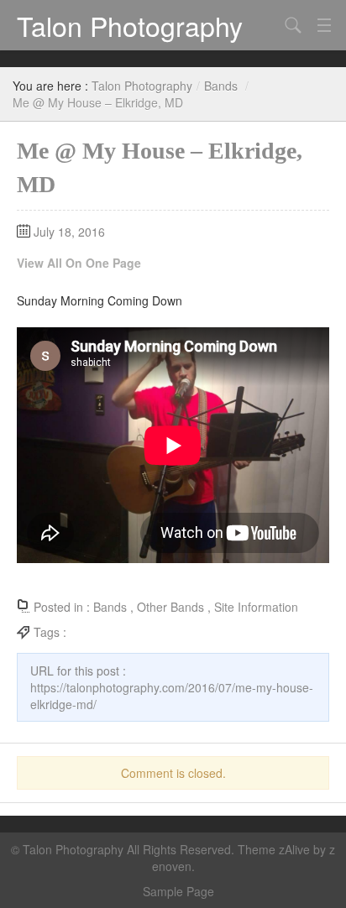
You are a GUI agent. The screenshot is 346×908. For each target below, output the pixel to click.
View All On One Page (79, 262)
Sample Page (178, 891)
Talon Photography (130, 25)
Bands (221, 85)
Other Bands (170, 606)
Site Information (256, 606)
